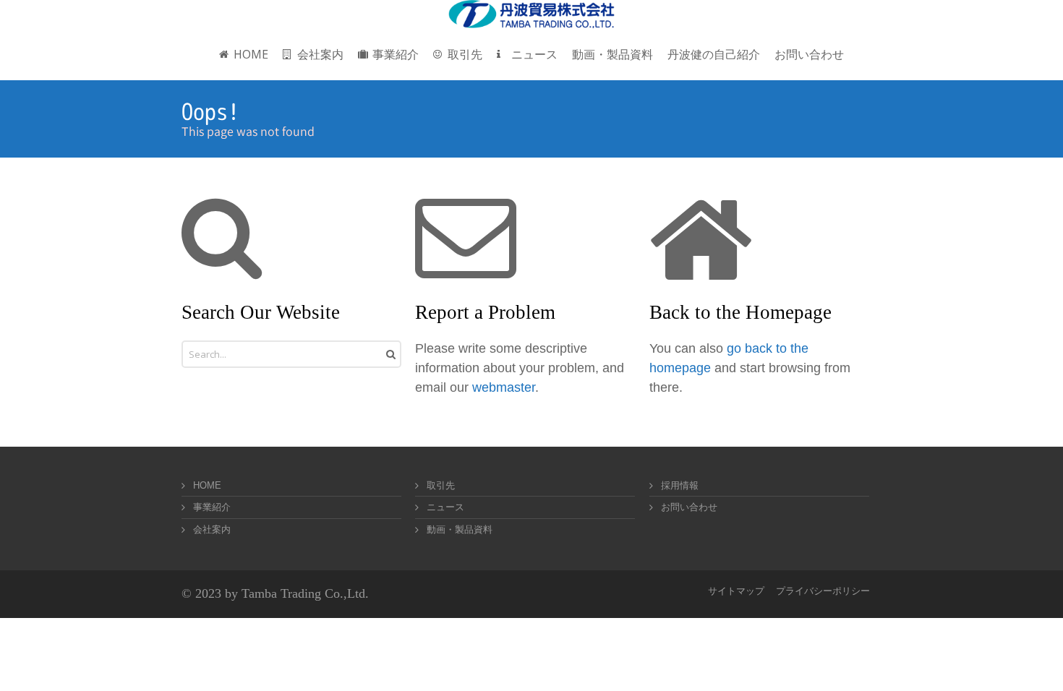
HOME (207, 485)
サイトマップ (736, 590)
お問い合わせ (689, 507)
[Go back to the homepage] (531, 14)
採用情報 (680, 485)
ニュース (445, 507)
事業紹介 (212, 507)
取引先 (441, 485)
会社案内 (212, 529)
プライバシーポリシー (823, 590)
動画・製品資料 (459, 529)
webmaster (503, 387)
